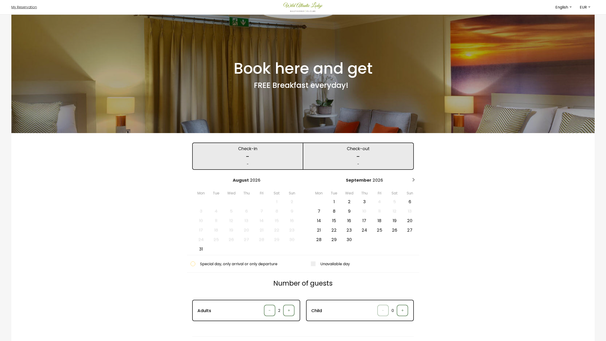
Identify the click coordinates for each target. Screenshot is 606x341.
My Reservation (24, 7)
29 (334, 239)
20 (409, 221)
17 (364, 221)
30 (349, 239)
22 (334, 230)
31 (201, 249)
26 (394, 230)
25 (379, 230)
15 (334, 221)
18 (379, 221)
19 (395, 221)
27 (409, 230)
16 (349, 221)
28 (318, 239)
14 (319, 221)
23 (349, 230)
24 (364, 230)
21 (319, 230)
